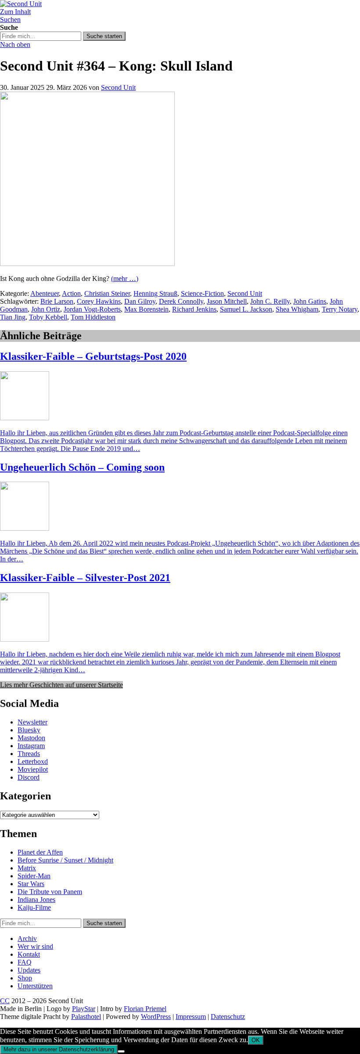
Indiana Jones (36, 899)
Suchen (10, 19)
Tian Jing (12, 317)
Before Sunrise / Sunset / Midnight (65, 860)
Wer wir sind (35, 946)
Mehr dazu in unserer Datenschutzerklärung (59, 1049)
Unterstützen (35, 986)
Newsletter (32, 722)
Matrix (27, 868)
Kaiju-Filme (34, 907)
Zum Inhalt (15, 11)
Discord (29, 777)
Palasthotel (86, 1016)
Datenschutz (228, 1016)
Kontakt (29, 954)
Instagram (31, 745)
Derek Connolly (181, 301)
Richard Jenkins (194, 309)
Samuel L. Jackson (246, 309)
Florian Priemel (145, 1008)
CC (5, 1000)
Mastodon (31, 738)
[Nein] (121, 1051)
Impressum (191, 1016)
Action (71, 293)
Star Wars (31, 883)
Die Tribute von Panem (50, 891)
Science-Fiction (202, 293)
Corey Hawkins (99, 301)
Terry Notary (339, 309)
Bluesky (29, 730)
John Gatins (309, 301)
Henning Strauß (155, 293)
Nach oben (15, 44)
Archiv (27, 938)
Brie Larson (56, 301)
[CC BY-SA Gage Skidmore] (87, 263)
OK (256, 1040)
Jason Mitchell (227, 301)
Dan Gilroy (139, 301)
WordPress (156, 1016)
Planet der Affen (40, 852)
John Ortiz (45, 309)
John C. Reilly (270, 301)
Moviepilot (33, 769)
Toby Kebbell (48, 317)
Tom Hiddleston (93, 317)
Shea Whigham (297, 309)
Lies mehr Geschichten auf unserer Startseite (61, 684)
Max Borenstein (146, 309)
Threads (29, 753)
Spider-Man (34, 876)
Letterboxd (33, 761)
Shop (25, 978)
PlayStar (83, 1008)
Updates (29, 970)
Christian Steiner (107, 293)
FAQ (25, 962)
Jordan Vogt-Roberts (92, 309)
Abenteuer (44, 293)
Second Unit (118, 87)
